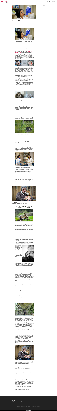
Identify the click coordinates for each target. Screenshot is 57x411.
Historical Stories (14, 400)
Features (49, 1)
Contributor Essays (53, 1)
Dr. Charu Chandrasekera (16, 20)
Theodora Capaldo (15, 202)
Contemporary (23, 203)
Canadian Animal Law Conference (18, 42)
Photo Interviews (25, 203)
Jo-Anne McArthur (14, 203)
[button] (24, 34)
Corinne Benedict (18, 203)
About (47, 1)
